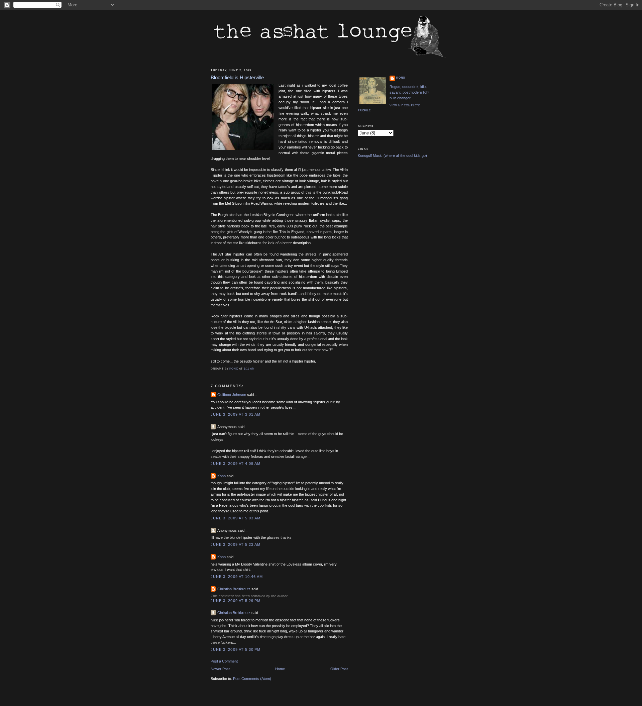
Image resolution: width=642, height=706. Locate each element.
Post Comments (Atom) (252, 679)
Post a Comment (224, 661)
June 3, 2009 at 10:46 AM (237, 577)
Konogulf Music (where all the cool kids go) (392, 156)
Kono (221, 476)
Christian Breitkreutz (233, 589)
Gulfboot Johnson (231, 395)
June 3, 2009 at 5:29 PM (235, 601)
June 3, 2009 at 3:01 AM (235, 414)
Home (280, 669)
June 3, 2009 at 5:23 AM (235, 544)
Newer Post (220, 669)
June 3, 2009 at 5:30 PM (235, 649)
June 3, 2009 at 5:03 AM (235, 518)
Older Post (339, 669)
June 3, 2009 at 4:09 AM (235, 464)
